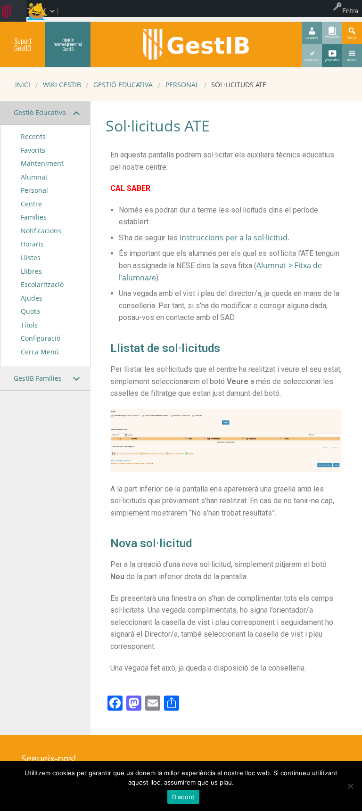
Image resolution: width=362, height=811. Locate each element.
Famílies (34, 217)
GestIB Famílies (38, 378)
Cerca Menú (40, 351)
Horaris (32, 243)
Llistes (31, 257)
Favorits (33, 150)
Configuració (40, 338)
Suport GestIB (23, 44)
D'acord (183, 797)
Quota (30, 311)
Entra (350, 11)
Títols (29, 324)
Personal (182, 84)
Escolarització (42, 284)
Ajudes (31, 298)
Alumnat (34, 176)
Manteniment (42, 163)
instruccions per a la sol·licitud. (234, 237)
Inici (22, 84)
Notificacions (41, 230)
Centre (31, 203)
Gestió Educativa (123, 84)
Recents (33, 136)
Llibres (31, 271)
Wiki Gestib (62, 84)
